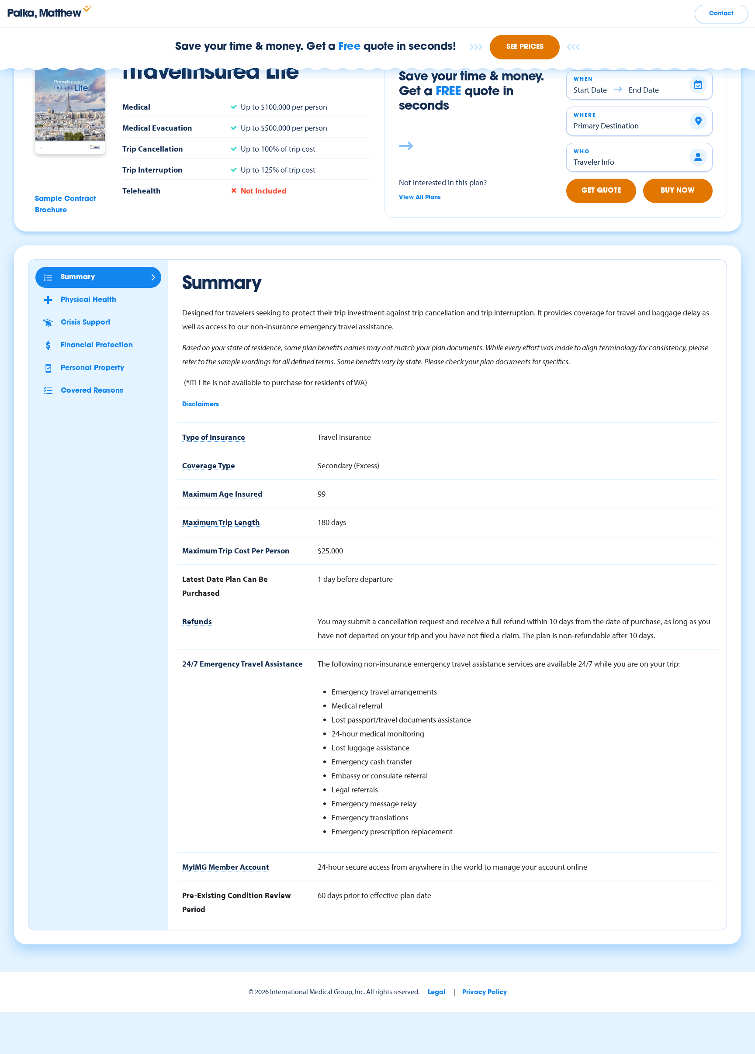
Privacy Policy (484, 992)
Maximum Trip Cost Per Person (236, 550)
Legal (436, 992)
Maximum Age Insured (222, 493)
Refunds (197, 621)
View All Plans (420, 197)
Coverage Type (208, 465)
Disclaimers (200, 404)
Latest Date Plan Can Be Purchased (225, 586)
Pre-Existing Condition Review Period (236, 902)
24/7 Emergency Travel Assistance (242, 663)
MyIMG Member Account (225, 866)
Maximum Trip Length (221, 522)
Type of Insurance (213, 437)
